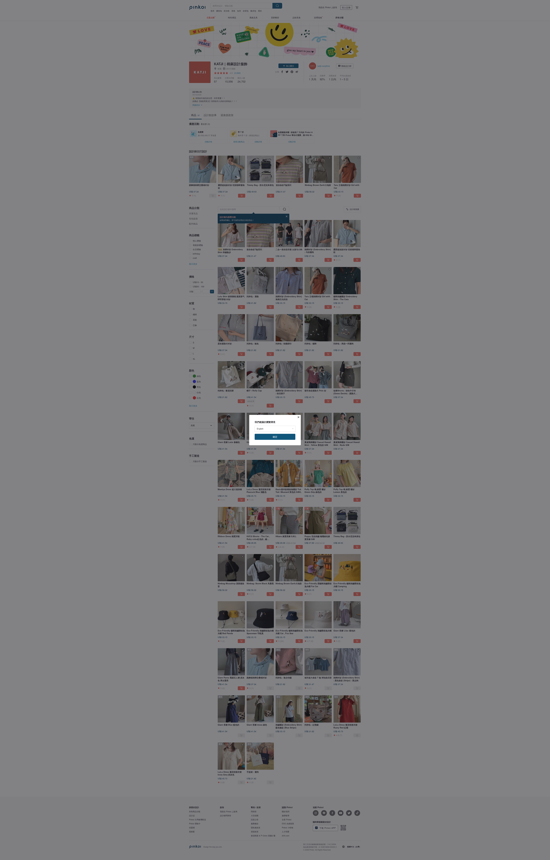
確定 (275, 436)
